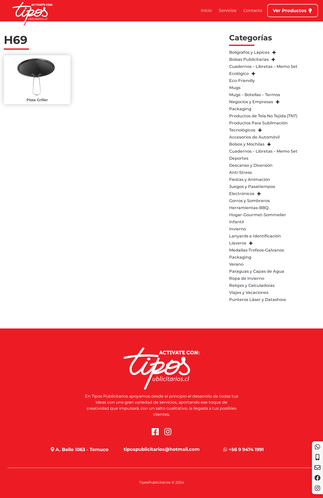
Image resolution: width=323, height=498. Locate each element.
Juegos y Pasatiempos (252, 186)
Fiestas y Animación (249, 179)
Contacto (253, 10)
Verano (236, 264)
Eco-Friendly (242, 80)
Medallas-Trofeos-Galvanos (256, 250)
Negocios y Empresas (251, 101)
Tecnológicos (242, 130)
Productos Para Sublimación (258, 123)
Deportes (238, 158)
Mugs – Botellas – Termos (254, 94)
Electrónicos (241, 193)
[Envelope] (317, 467)
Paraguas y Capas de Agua (256, 271)
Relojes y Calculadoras (252, 285)
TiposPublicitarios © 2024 (161, 482)
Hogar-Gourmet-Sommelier (257, 214)
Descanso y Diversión (251, 165)
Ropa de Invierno (246, 278)
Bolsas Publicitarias (249, 59)
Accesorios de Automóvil (254, 137)
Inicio (206, 10)
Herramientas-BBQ (248, 207)
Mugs (234, 87)
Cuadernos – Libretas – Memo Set (263, 66)
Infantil (236, 221)
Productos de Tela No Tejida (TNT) (263, 116)
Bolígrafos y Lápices (249, 52)
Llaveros (237, 243)
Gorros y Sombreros (249, 200)
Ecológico (239, 73)
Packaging (240, 108)
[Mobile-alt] (317, 457)
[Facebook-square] (155, 432)
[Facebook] (317, 478)
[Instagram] (317, 488)
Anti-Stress (240, 172)
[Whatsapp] (317, 447)
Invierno (237, 229)
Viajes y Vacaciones (248, 292)
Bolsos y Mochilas (246, 144)
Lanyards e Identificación (255, 236)
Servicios (227, 10)
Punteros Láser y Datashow (257, 299)
